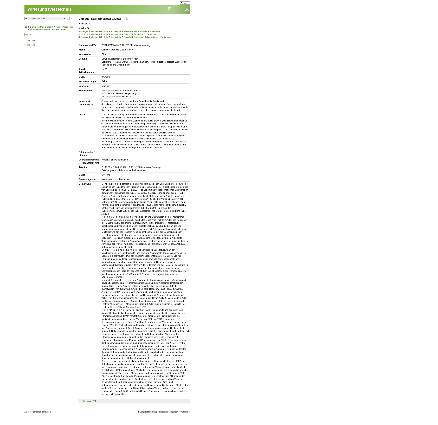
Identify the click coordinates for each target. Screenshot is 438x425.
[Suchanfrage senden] (65, 34)
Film (58, 27)
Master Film (67, 27)
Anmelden (185, 3)
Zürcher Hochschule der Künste (37, 412)
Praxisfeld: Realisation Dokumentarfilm (47, 30)
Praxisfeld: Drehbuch (133, 34)
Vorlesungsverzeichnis (49, 9)
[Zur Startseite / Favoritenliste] (26, 27)
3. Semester (29, 45)
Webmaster (185, 412)
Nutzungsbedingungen (168, 412)
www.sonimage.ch (124, 220)
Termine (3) (89, 401)
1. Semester (29, 41)
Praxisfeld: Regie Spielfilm (135, 31)
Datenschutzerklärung (147, 412)
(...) (80, 39)
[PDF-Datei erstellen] (126, 18)
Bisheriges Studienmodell (41, 27)
